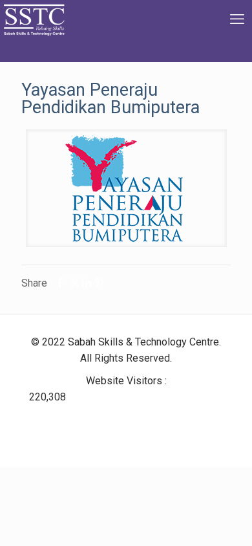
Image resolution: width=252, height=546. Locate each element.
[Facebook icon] (105, 419)
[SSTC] (34, 30)
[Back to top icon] (225, 519)
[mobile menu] (235, 19)
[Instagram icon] (142, 419)
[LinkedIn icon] (121, 419)
